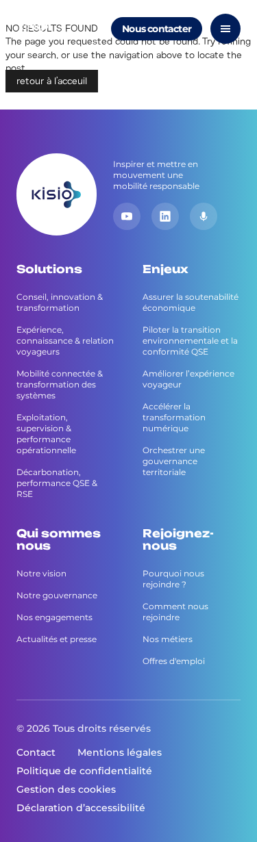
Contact (36, 752)
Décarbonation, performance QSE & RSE (56, 483)
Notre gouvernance (56, 595)
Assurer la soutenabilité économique (190, 302)
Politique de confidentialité (84, 771)
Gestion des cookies (66, 789)
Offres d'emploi (174, 661)
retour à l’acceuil (51, 81)
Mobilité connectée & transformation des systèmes (59, 384)
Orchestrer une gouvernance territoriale (174, 461)
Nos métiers (168, 639)
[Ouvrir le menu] (225, 29)
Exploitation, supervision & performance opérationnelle (46, 433)
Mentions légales (119, 752)
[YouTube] (126, 216)
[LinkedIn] (165, 216)
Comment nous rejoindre (175, 611)
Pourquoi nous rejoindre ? (173, 578)
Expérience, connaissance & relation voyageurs (65, 340)
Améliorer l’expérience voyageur (188, 379)
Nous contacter (156, 29)
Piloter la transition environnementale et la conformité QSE (190, 340)
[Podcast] (203, 216)
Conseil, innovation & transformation (59, 302)
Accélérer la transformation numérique (174, 417)
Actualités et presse (56, 639)
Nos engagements (54, 617)
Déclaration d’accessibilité (80, 808)
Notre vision (41, 573)
